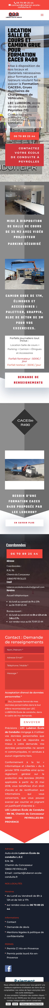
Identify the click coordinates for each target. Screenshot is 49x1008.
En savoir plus (24, 522)
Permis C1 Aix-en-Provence (23, 948)
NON (15, 1004)
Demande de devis (18, 927)
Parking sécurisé (24, 244)
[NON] (45, 995)
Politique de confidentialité (31, 1004)
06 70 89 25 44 (24, 136)
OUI (8, 1004)
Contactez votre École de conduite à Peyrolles (25, 155)
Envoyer (32, 722)
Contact (11, 922)
